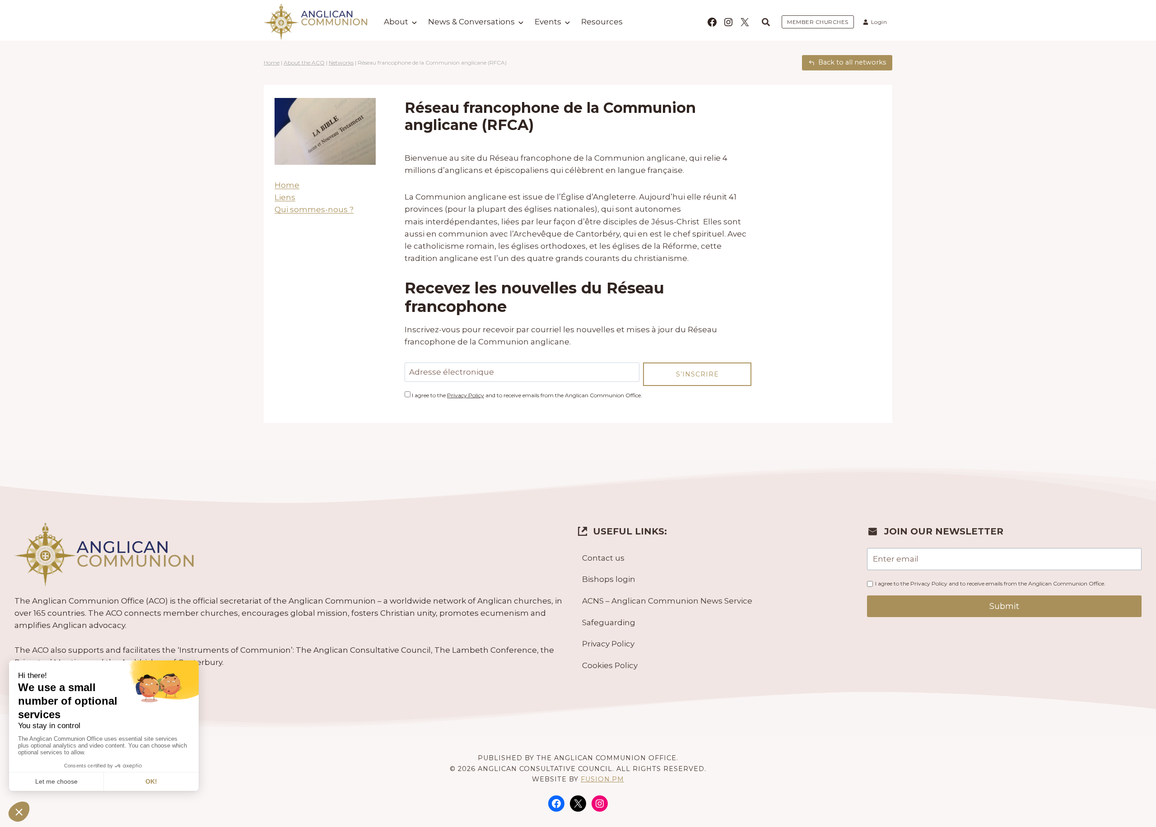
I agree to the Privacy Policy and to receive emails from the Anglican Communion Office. (990, 583)
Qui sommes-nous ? (314, 209)
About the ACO (304, 62)
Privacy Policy (465, 395)
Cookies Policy (610, 665)
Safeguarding (608, 622)
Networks (341, 62)
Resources (602, 21)
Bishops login (608, 579)
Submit (1004, 606)
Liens (285, 197)
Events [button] (548, 21)
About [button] (396, 21)
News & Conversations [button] (471, 21)
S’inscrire (697, 374)
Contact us (603, 557)
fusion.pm (602, 779)
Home (272, 62)
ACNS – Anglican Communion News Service (667, 600)
